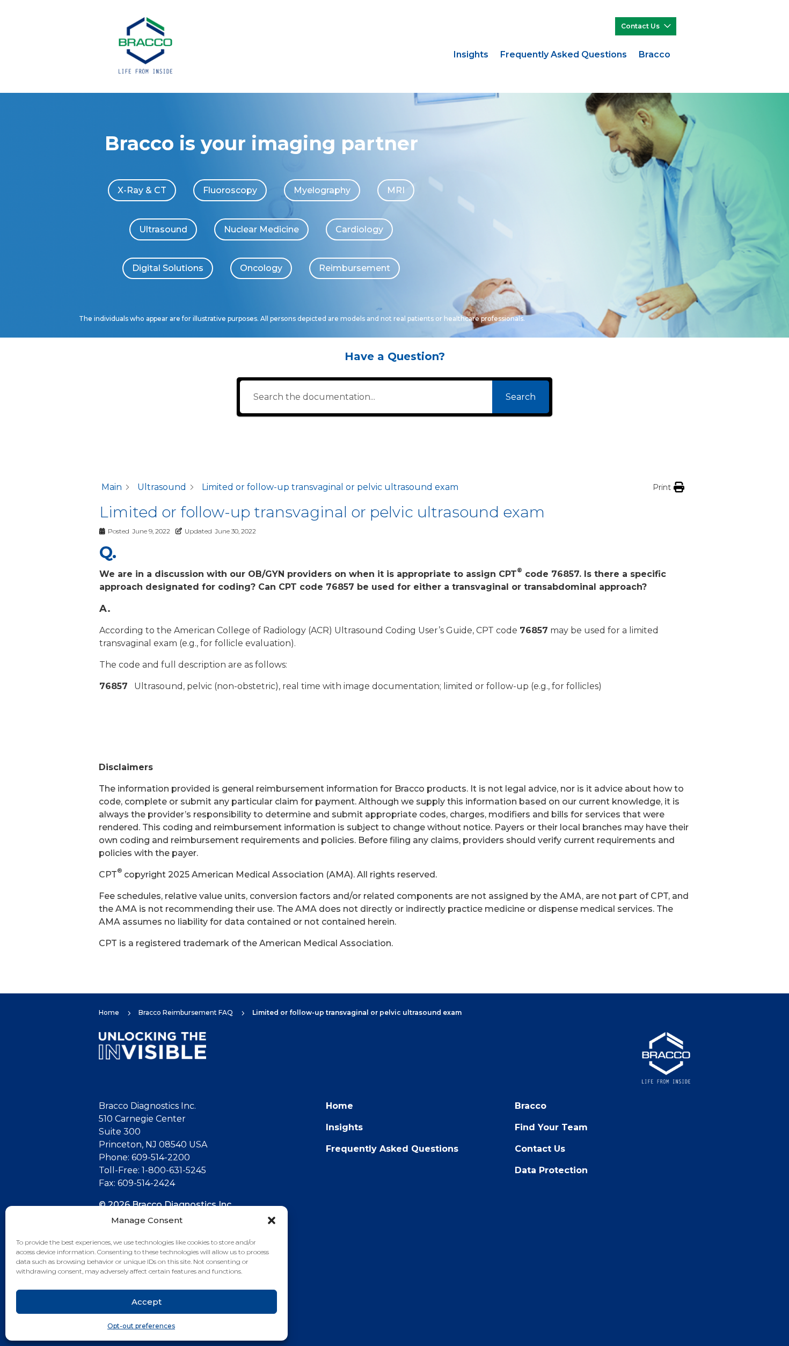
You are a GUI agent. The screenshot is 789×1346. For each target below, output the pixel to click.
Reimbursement (354, 268)
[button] (271, 1220)
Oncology (261, 268)
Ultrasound (163, 229)
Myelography (322, 190)
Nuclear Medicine (261, 229)
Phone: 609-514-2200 (144, 1157)
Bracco (654, 54)
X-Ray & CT (142, 190)
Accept (147, 1302)
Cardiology (359, 229)
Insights (471, 54)
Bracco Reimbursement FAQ (185, 1012)
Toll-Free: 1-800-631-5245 (152, 1170)
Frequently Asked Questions (563, 54)
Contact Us (640, 26)
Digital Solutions (167, 268)
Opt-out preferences (141, 1326)
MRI (396, 190)
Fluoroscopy (230, 190)
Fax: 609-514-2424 (137, 1183)
